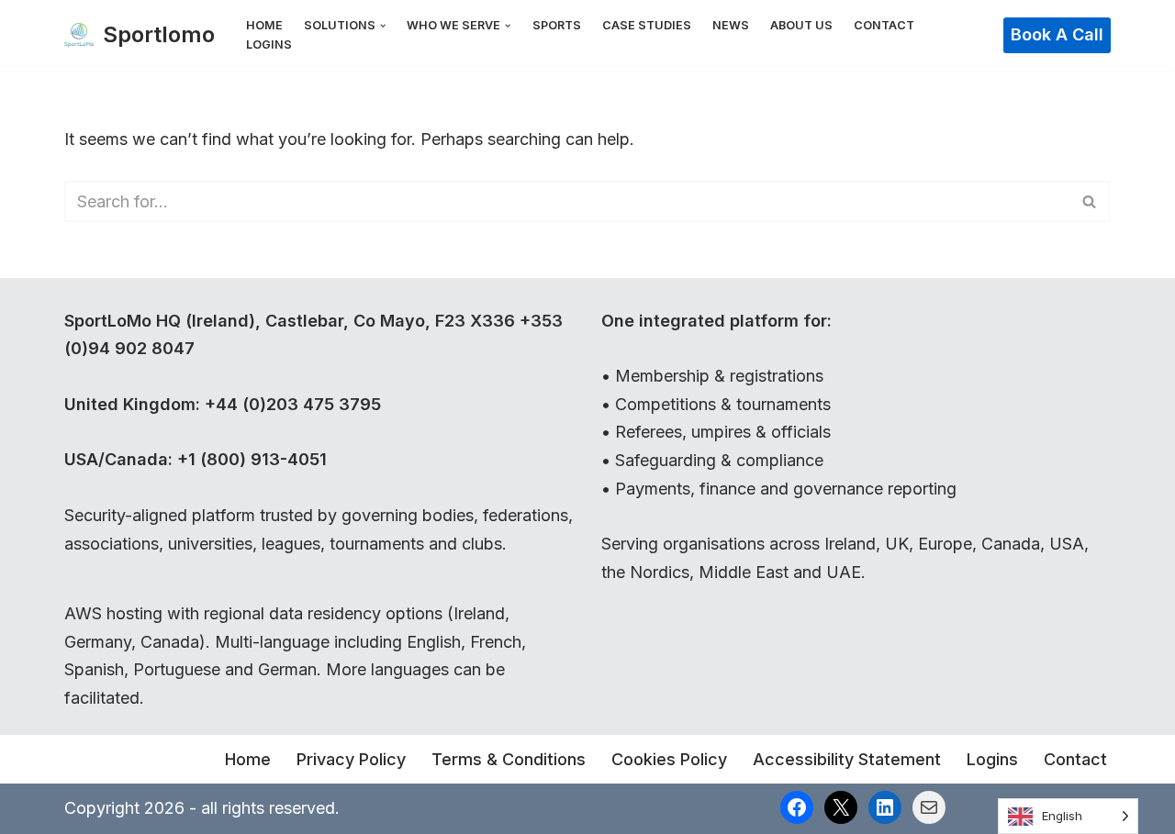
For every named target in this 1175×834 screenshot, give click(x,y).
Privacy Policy (351, 759)
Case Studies (646, 25)
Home (264, 25)
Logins (269, 44)
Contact (884, 25)
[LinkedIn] (884, 807)
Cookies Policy (669, 759)
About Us (801, 25)
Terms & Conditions (508, 759)
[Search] (1090, 201)
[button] (383, 25)
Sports (556, 25)
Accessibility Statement (847, 759)
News (730, 25)
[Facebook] (796, 807)
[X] (840, 807)
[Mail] (929, 807)
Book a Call (1057, 34)
